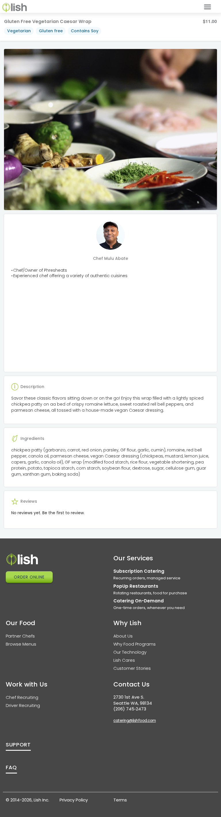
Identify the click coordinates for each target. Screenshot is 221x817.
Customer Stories (132, 668)
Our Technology (129, 652)
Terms (120, 800)
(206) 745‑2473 (129, 709)
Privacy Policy (74, 800)
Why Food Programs (134, 644)
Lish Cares (124, 660)
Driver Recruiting (23, 705)
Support (18, 744)
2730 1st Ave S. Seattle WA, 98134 (132, 700)
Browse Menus (21, 644)
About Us (123, 636)
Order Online (29, 577)
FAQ (11, 767)
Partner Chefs (20, 636)
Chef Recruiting (22, 697)
